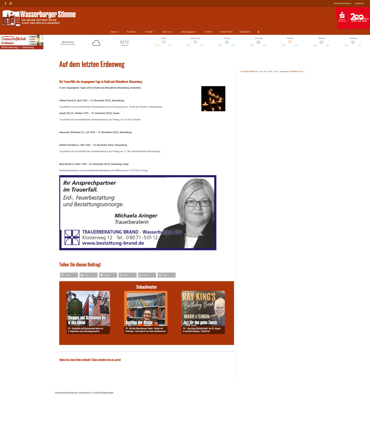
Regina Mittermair (251, 71)
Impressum (84, 392)
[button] (258, 32)
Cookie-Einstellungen (102, 392)
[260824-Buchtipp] (146, 292)
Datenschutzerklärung (66, 392)
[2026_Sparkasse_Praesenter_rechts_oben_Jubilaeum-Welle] (352, 8)
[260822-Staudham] (203, 292)
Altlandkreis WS (296, 71)
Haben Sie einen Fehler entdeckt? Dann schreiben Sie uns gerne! (90, 359)
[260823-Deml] (88, 292)
